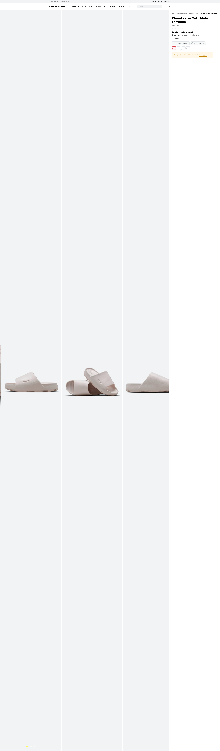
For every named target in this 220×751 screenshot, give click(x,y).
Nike (197, 13)
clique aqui (203, 56)
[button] (174, 48)
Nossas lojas (168, 1)
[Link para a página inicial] (173, 13)
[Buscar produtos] (160, 6)
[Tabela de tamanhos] (198, 43)
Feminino (191, 13)
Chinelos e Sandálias (182, 13)
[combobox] (149, 6)
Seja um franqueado (157, 1)
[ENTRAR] (164, 6)
